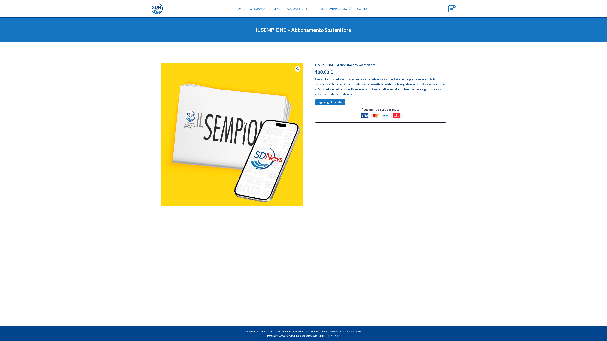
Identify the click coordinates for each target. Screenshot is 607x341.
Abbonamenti (297, 8)
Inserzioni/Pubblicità (334, 8)
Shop (277, 8)
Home (239, 8)
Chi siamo (257, 8)
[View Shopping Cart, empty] (451, 8)
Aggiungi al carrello (330, 102)
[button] (266, 9)
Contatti (364, 8)
